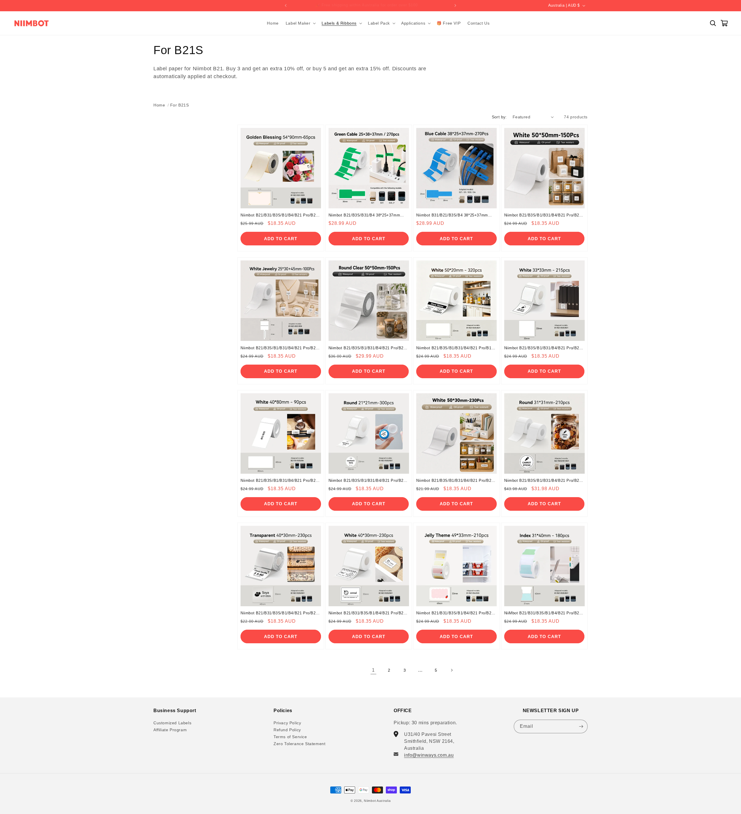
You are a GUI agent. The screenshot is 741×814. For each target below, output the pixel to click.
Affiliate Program (170, 729)
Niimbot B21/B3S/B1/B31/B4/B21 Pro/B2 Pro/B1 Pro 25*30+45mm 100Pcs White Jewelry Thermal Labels (278, 348)
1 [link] (373, 670)
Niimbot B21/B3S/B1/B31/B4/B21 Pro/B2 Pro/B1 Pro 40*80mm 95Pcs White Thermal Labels (280, 480)
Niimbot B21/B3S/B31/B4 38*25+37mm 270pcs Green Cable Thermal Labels (364, 215)
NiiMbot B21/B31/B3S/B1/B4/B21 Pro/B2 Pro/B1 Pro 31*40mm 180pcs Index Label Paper (542, 613)
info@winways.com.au (429, 755)
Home (159, 105)
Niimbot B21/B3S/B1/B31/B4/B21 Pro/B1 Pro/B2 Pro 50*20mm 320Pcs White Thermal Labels (453, 348)
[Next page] (451, 670)
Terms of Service (290, 736)
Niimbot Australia (377, 800)
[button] (300, 23)
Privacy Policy (287, 723)
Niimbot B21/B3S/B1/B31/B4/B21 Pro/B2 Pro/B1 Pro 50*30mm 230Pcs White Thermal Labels (453, 480)
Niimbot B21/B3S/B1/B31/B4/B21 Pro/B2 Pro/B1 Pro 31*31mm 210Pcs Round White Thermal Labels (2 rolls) (543, 480)
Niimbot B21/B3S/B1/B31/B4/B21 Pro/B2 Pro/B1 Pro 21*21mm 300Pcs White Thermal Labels (366, 480)
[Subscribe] (581, 726)
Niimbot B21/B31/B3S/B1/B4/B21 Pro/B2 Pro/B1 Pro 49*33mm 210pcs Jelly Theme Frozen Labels (454, 613)
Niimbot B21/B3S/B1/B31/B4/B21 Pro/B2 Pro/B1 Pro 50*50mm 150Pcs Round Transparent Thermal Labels (366, 348)
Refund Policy (287, 729)
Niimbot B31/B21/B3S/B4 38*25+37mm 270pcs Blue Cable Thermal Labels (452, 215)
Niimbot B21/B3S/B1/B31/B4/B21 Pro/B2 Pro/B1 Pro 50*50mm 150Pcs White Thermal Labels (541, 215)
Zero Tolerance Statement (299, 743)
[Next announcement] (455, 5)
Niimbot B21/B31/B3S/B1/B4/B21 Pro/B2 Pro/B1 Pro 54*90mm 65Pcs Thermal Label (280, 215)
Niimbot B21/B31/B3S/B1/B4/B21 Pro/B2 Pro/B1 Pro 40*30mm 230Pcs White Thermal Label (366, 613)
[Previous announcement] (285, 5)
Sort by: (499, 117)
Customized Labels (172, 723)
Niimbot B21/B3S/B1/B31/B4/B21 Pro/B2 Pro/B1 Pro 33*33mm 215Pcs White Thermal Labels (541, 348)
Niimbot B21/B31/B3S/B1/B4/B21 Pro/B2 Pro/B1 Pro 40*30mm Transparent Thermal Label (280, 613)
